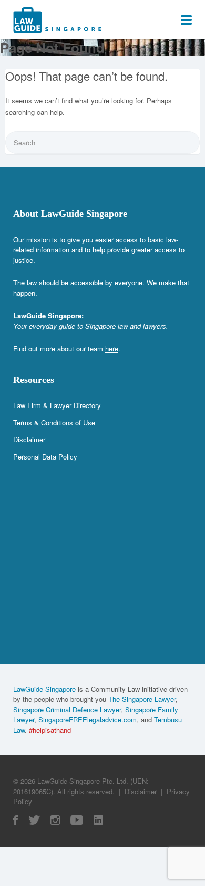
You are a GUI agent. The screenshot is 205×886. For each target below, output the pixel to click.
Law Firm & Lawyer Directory (57, 405)
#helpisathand (50, 730)
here (111, 349)
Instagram (55, 820)
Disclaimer (29, 439)
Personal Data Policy (45, 457)
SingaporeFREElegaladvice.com (87, 719)
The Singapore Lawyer (142, 699)
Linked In (98, 820)
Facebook (15, 820)
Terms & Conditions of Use (54, 423)
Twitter (34, 820)
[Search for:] (102, 142)
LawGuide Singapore (44, 689)
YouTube (76, 820)
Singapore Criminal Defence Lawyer (67, 709)
